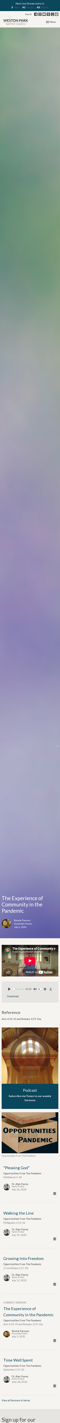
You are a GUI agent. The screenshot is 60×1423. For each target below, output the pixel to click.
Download (12, 996)
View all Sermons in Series (16, 1400)
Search (28, 14)
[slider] (19, 989)
